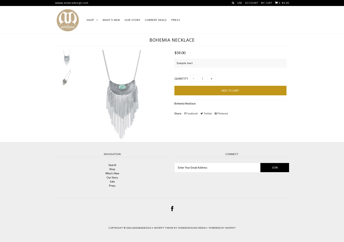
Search (112, 165)
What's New (111, 20)
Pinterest (222, 113)
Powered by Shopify (222, 227)
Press (175, 20)
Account (251, 3)
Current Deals (156, 20)
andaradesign (141, 227)
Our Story (132, 20)
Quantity (181, 78)
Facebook (192, 113)
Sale (112, 181)
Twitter (207, 113)
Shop (90, 20)
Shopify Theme (163, 227)
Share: (178, 113)
